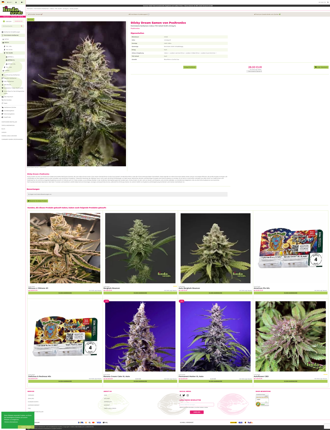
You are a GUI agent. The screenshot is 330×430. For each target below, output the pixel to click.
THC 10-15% (9, 49)
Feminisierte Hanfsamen (41, 8)
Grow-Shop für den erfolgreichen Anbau (14, 92)
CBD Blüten (7, 84)
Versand (31, 395)
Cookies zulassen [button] (26, 427)
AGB (105, 395)
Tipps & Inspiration (8, 125)
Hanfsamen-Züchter (10, 107)
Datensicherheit (33, 405)
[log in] (16, 2)
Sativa (6, 39)
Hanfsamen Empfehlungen (12, 32)
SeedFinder (7, 117)
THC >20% (9, 67)
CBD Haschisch (8, 96)
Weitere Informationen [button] (11, 422)
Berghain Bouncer (111, 288)
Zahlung (31, 398)
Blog (3, 129)
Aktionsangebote (9, 114)
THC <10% (9, 46)
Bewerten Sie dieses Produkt (38, 201)
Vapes (5, 103)
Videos (4, 132)
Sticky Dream (74, 8)
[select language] (3, 2)
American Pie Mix (262, 288)
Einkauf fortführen (189, 67)
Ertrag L (11, 57)
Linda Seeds (106, 286)
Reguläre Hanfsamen (10, 78)
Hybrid (6, 70)
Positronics (135, 28)
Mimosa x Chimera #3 (38, 288)
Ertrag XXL (11, 64)
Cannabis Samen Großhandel (12, 139)
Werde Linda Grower (9, 136)
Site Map (107, 398)
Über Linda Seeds (110, 408)
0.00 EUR (8, 21)
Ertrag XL (66, 8)
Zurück (31, 19)
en (322, 2)
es (319, 2)
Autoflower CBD (261, 376)
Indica (52, 8)
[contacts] (22, 2)
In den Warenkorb (322, 67)
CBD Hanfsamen (9, 81)
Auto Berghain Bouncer (189, 288)
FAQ (29, 408)
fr (325, 2)
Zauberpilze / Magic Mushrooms (13, 88)
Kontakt (107, 405)
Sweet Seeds (31, 286)
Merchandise (7, 100)
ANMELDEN (196, 412)
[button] (9, 427)
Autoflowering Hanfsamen (12, 75)
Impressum (108, 402)
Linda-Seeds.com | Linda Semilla (84, 427)
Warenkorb (19, 21)
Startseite (30, 8)
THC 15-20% (58, 8)
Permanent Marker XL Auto (191, 376)
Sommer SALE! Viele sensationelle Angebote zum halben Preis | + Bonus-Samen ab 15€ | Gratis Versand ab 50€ (178, 6)
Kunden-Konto (33, 402)
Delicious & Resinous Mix (39, 376)
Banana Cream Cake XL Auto (116, 376)
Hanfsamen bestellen (35, 411)
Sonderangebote (9, 110)
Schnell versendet (186, 422)
